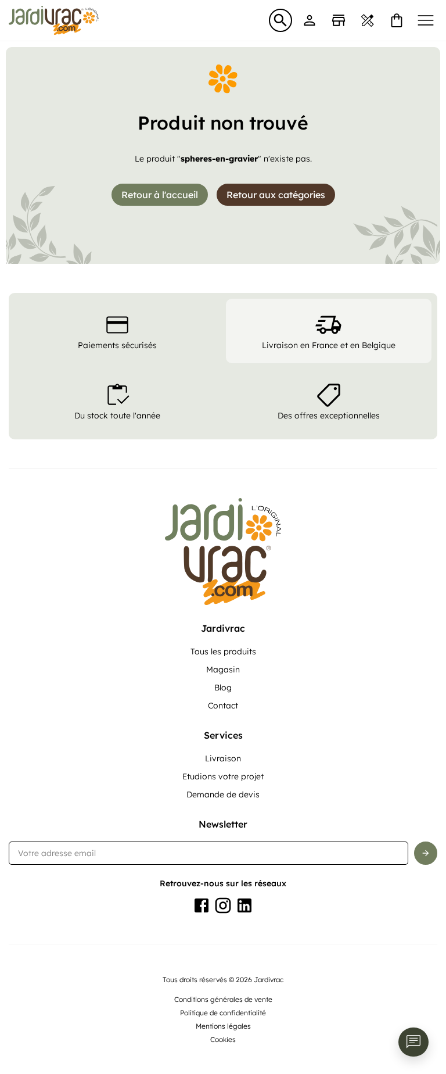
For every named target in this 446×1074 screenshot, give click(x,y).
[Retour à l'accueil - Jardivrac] (54, 20)
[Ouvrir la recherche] (280, 20)
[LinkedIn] (244, 905)
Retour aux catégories (275, 195)
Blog (223, 687)
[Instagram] (223, 905)
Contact (223, 705)
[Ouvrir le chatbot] (413, 1042)
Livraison (223, 758)
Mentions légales (223, 1026)
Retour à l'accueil (159, 195)
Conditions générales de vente (223, 999)
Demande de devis (223, 794)
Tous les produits (223, 651)
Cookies (223, 1039)
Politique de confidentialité (223, 1012)
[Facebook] (201, 905)
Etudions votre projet (223, 776)
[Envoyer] (425, 853)
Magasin (223, 669)
